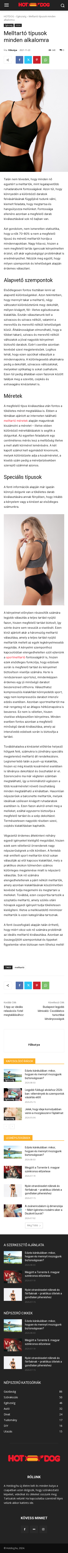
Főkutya (12, 50)
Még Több (32, 1225)
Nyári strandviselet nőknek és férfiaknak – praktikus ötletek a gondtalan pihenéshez (43, 1189)
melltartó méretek (16, 420)
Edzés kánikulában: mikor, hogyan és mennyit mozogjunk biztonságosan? (43, 1074)
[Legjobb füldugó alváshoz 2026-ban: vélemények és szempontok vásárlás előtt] (13, 1094)
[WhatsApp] (45, 60)
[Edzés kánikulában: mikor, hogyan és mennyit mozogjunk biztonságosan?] (13, 1075)
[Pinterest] (37, 60)
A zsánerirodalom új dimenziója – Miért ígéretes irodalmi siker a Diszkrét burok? (44, 1210)
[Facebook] (19, 60)
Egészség (21, 16)
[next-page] (12, 1126)
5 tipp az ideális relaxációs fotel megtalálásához (14, 1011)
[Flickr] (34, 1529)
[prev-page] (6, 1126)
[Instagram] (43, 1529)
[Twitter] (28, 60)
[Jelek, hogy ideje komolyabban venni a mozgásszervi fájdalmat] (13, 1114)
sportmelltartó (15, 657)
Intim (18, 25)
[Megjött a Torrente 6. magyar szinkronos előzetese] (13, 1172)
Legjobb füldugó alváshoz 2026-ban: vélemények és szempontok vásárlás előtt (44, 1093)
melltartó (19, 967)
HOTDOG (9, 16)
